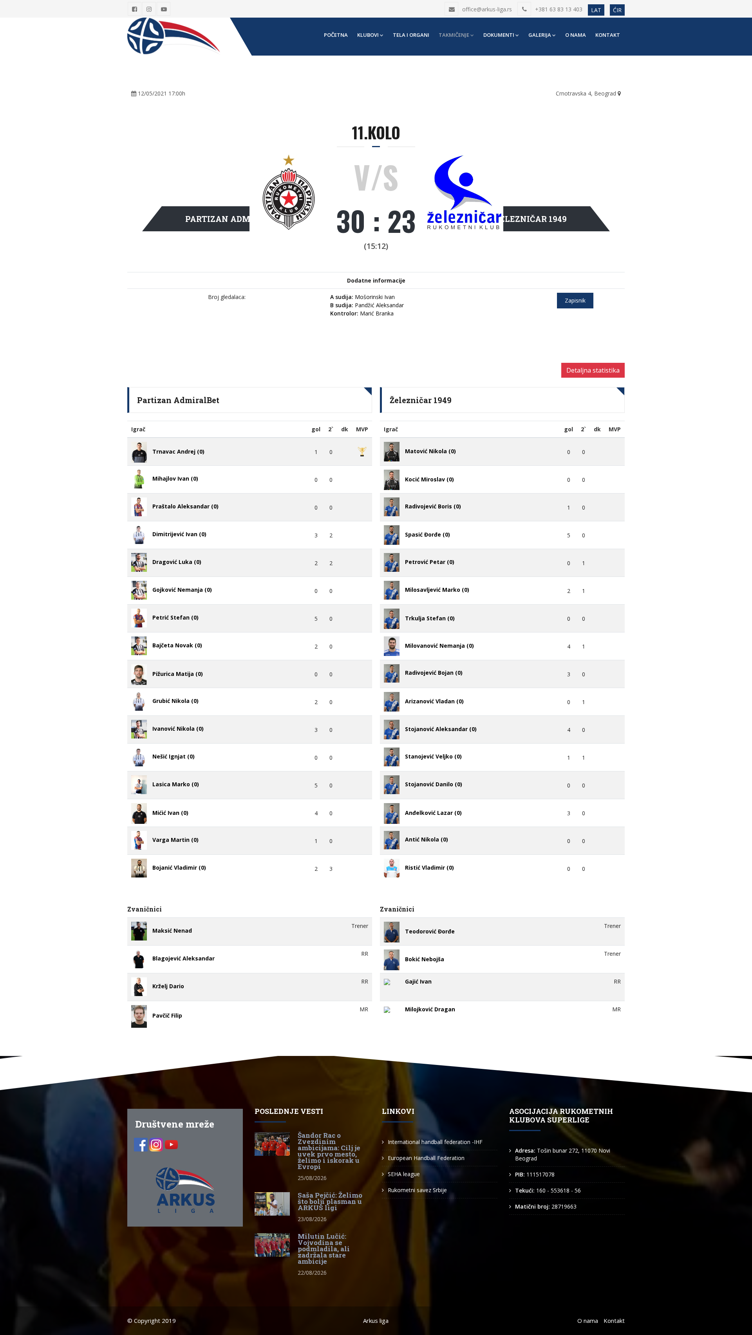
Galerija (539, 34)
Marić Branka (362, 313)
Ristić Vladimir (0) (429, 867)
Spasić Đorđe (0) (427, 534)
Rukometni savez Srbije (417, 1190)
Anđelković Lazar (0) (433, 812)
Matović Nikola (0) (430, 451)
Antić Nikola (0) (426, 839)
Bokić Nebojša (424, 959)
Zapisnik (575, 300)
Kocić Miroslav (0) (429, 479)
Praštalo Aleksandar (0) (185, 506)
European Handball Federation (426, 1158)
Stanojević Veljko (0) (433, 756)
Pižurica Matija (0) (177, 674)
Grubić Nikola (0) (175, 700)
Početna (336, 34)
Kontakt (607, 34)
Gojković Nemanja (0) (182, 589)
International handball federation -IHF (435, 1142)
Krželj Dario (168, 986)
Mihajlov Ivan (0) (175, 478)
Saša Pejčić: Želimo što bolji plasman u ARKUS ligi (330, 1201)
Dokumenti (498, 34)
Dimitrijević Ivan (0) (179, 534)
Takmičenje (454, 34)
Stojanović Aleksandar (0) (441, 729)
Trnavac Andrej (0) (178, 452)
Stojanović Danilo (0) (433, 784)
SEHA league (404, 1174)
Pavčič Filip (167, 1016)
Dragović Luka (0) (176, 562)
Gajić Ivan (418, 981)
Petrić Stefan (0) (175, 617)
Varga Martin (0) (175, 839)
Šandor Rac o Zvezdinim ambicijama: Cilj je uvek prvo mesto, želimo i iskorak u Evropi (329, 1151)
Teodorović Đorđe (430, 931)
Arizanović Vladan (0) (434, 701)
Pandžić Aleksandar (367, 305)
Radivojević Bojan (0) (434, 672)
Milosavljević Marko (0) (437, 589)
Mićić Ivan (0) (170, 813)
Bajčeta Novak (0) (177, 645)
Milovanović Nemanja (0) (439, 645)
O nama (575, 34)
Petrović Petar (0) (429, 562)
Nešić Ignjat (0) (173, 756)
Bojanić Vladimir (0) (179, 867)
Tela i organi (411, 34)
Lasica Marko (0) (175, 784)
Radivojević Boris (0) (433, 506)
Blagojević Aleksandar (183, 958)
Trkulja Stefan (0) (430, 618)
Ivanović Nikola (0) (178, 728)
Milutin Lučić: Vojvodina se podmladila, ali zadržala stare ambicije (324, 1249)
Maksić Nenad (172, 930)
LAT (596, 10)
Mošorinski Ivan (362, 297)
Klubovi (368, 34)
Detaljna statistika (593, 370)
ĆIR (617, 10)
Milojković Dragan (430, 1009)
